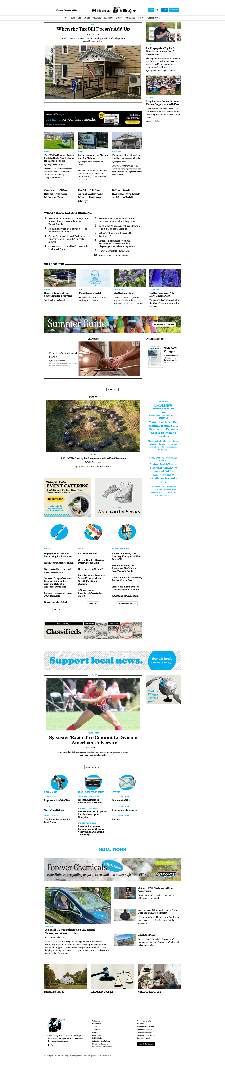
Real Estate (54, 988)
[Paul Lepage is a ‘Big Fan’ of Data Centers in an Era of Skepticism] (163, 32)
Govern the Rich (121, 797)
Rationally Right (51, 812)
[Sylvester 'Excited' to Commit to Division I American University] (93, 700)
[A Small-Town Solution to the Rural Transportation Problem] (78, 901)
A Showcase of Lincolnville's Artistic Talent (90, 590)
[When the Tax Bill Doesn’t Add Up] (93, 72)
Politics (149, 45)
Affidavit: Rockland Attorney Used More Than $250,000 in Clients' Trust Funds (68, 221)
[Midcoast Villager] (155, 355)
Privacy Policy (107, 1052)
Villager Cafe (149, 988)
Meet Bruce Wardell (90, 293)
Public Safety (117, 151)
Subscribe (174, 10)
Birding (47, 803)
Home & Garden (120, 545)
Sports (93, 672)
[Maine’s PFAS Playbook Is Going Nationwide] (125, 889)
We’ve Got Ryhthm (54, 807)
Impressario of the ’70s (57, 797)
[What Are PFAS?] (125, 936)
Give (151, 10)
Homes (47, 151)
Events (93, 394)
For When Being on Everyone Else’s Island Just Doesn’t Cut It (124, 565)
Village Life (49, 289)
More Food (58, 606)
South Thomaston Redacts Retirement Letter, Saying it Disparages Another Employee (116, 243)
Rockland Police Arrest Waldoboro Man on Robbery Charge (119, 227)
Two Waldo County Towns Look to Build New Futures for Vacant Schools (59, 158)
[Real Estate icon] (65, 973)
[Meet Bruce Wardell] (95, 278)
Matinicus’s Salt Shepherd (114, 251)
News (93, 24)
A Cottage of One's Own (125, 592)
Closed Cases (102, 988)
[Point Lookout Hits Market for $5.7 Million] (93, 140)
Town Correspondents (91, 789)
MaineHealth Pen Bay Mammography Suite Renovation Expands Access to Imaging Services (163, 426)
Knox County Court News (113, 255)
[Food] (59, 528)
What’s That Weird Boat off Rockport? (114, 235)
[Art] (93, 528)
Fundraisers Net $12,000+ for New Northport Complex (92, 811)
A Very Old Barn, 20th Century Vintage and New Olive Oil (126, 553)
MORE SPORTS (92, 764)
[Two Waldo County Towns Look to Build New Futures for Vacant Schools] (59, 140)
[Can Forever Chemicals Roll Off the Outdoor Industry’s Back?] (125, 911)
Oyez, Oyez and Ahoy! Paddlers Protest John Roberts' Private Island (66, 239)
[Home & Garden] (127, 528)
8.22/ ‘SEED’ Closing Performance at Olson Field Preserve (93, 455)
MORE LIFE (112, 386)
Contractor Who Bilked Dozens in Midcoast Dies (55, 194)
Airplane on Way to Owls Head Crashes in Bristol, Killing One (116, 220)
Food (47, 545)
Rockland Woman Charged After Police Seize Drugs (67, 230)
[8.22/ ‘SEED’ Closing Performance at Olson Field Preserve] (93, 422)
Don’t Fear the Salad (55, 599)
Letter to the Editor (120, 793)
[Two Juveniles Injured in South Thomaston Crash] (127, 140)
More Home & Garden (127, 600)
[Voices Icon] (59, 779)
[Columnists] (93, 779)
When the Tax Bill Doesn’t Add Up (93, 29)
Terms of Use (96, 1052)
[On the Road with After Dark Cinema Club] (165, 278)
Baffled (116, 816)
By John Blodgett (56, 360)
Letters (116, 789)
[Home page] (113, 10)
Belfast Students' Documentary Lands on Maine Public (126, 194)
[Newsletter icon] (159, 973)
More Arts (93, 600)
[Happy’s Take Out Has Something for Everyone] (60, 278)
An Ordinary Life (124, 293)
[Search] (157, 10)
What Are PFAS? (147, 932)
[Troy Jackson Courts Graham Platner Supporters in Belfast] (163, 85)
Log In (164, 10)
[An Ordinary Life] (130, 278)
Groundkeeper (50, 793)
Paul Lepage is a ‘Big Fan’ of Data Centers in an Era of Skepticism (161, 51)
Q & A (81, 289)
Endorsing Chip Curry (124, 807)
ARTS (80, 545)
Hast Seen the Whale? (90, 566)
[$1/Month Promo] (93, 119)
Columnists (50, 789)
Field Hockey (93, 729)
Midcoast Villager (63, 1052)
